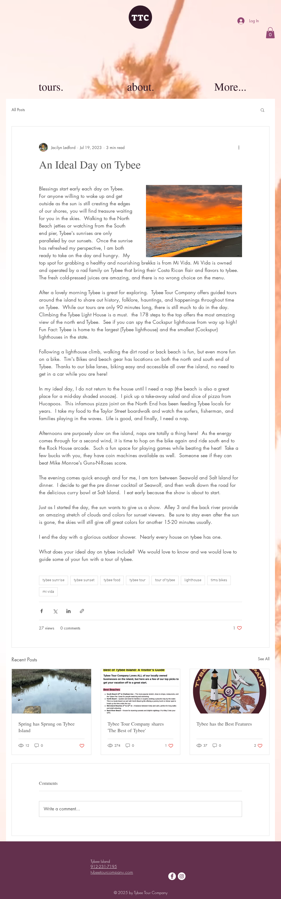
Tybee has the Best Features (224, 723)
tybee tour (138, 580)
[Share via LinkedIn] (68, 611)
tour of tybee (165, 580)
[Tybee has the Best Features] (229, 691)
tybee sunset (84, 580)
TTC (140, 17)
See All (263, 658)
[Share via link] (82, 611)
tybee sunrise (53, 580)
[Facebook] (172, 876)
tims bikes (219, 580)
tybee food (112, 580)
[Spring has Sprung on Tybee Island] (51, 691)
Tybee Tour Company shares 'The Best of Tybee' (136, 727)
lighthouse (192, 580)
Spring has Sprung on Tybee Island (46, 727)
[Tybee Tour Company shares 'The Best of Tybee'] (140, 691)
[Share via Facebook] (41, 611)
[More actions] (238, 147)
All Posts (18, 109)
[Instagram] (182, 876)
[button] (270, 32)
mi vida (48, 591)
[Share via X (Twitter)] (55, 611)
